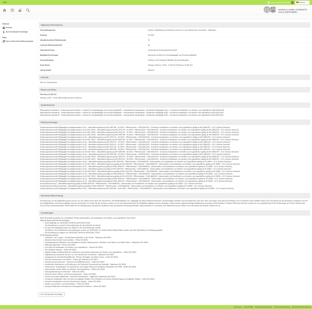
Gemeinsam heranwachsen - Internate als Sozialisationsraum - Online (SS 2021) (75, 262)
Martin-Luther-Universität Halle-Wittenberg (285, 9)
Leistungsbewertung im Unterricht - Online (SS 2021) (65, 272)
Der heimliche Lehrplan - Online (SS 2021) (60, 250)
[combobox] (302, 3)
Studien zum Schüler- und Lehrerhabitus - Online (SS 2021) (67, 284)
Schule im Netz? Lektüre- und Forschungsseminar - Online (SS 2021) (70, 274)
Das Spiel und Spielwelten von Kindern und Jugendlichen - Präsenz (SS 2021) (74, 247)
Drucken (9, 27)
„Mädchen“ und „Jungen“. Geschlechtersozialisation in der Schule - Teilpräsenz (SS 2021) (78, 237)
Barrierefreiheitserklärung (301, 307)
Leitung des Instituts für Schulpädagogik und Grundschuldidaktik (172, 55)
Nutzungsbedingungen (263, 307)
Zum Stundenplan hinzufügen (17, 32)
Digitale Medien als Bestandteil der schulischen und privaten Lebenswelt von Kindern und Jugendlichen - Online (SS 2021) (90, 252)
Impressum (238, 307)
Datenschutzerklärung (282, 307)
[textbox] (302, 2)
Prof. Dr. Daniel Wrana (48, 82)
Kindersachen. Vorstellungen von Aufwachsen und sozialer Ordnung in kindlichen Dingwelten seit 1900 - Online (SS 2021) (90, 267)
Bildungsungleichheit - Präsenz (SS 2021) (60, 245)
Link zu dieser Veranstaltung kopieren (19, 41)
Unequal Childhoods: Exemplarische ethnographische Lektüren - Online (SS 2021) (75, 286)
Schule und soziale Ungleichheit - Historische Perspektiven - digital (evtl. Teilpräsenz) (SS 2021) (80, 277)
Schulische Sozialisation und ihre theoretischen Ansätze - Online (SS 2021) (73, 281)
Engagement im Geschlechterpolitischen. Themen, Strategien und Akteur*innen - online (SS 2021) (81, 257)
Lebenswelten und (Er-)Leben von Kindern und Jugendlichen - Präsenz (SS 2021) (75, 269)
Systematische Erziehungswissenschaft (162, 50)
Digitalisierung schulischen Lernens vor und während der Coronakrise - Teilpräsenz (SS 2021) (79, 255)
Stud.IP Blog (248, 307)
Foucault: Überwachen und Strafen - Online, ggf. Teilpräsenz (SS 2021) (71, 259)
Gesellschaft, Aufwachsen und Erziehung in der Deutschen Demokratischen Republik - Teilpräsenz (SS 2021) (85, 264)
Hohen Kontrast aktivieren (280, 2)
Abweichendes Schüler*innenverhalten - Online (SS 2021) (66, 240)
